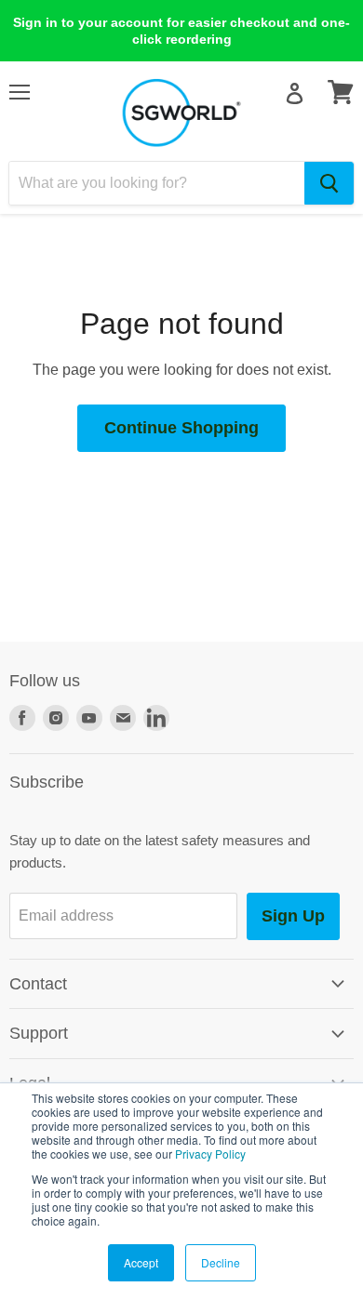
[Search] (329, 183)
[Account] (295, 93)
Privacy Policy (210, 1153)
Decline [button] (220, 1262)
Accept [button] (141, 1262)
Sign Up (293, 916)
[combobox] (156, 183)
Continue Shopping (181, 427)
